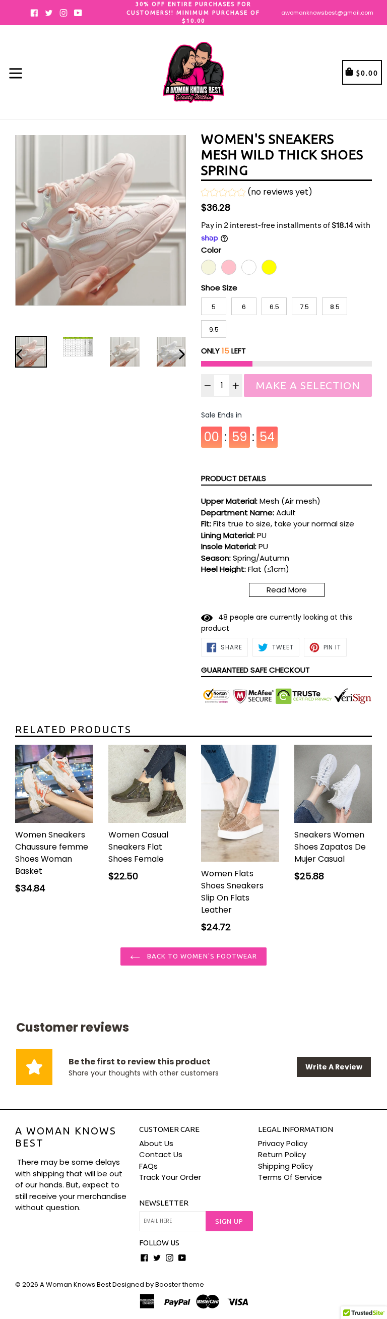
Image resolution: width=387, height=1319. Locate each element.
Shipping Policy (285, 1166)
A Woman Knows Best (65, 1137)
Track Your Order (170, 1177)
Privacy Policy (282, 1143)
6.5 (274, 307)
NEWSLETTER (163, 1202)
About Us (156, 1143)
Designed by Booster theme (158, 1284)
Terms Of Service (290, 1177)
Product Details (233, 478)
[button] (256, 193)
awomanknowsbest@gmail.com (327, 13)
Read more (287, 589)
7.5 (304, 307)
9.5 (214, 329)
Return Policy (282, 1154)
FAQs (148, 1166)
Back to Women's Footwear (201, 956)
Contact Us (160, 1154)
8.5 (335, 307)
